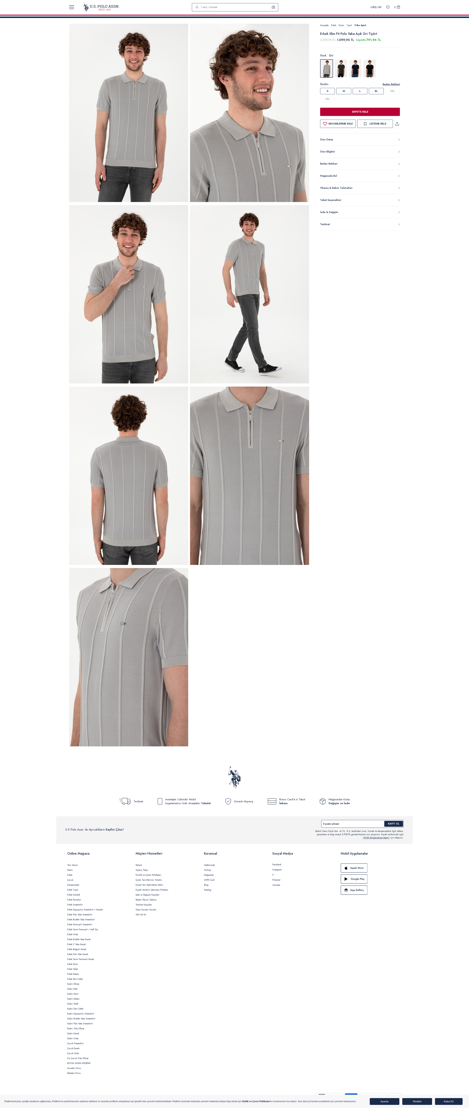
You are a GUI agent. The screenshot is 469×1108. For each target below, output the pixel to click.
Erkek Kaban (73, 974)
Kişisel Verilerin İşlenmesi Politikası (152, 890)
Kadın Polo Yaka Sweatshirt (80, 1023)
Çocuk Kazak (73, 1048)
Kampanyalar (73, 885)
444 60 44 (141, 914)
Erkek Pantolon (74, 899)
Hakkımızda (209, 865)
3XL (327, 99)
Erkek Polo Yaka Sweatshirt (79, 914)
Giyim (341, 25)
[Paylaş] (397, 124)
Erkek (333, 25)
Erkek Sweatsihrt (75, 904)
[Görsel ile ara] (273, 7)
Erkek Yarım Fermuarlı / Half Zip (82, 929)
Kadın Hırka (72, 1038)
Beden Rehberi (391, 84)
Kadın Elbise (73, 984)
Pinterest (276, 880)
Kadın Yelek (72, 1003)
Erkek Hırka (72, 934)
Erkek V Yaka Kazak (76, 944)
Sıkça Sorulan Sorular (146, 909)
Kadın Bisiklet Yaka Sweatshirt (81, 1018)
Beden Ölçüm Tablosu (146, 899)
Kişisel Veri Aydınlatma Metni (149, 885)
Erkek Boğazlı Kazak (76, 949)
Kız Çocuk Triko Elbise (77, 1058)
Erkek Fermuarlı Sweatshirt (79, 924)
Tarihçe (207, 870)
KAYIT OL (394, 823)
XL (376, 91)
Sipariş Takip (142, 870)
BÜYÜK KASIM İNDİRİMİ (78, 1063)
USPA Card (209, 880)
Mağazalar (209, 875)
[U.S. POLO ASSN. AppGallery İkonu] (371, 890)
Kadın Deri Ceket (75, 1008)
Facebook (276, 864)
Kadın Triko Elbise (75, 1028)
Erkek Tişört (72, 890)
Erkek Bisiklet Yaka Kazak (79, 939)
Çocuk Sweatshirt (75, 1043)
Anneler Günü (74, 1068)
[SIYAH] (369, 68)
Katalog (207, 890)
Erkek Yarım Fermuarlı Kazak (80, 959)
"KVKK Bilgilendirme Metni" (376, 837)
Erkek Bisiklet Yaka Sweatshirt (81, 919)
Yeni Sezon (72, 865)
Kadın (70, 870)
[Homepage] (101, 7)
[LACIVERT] (355, 68)
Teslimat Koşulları (144, 904)
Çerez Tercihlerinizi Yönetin (149, 880)
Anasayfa (324, 25)
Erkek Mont (72, 964)
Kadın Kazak (73, 1033)
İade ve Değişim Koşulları (148, 894)
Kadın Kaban (73, 998)
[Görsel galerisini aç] (128, 113)
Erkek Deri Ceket (75, 979)
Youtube (276, 885)
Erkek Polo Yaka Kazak (77, 954)
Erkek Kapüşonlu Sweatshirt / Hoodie (85, 909)
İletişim (139, 865)
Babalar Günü (74, 1073)
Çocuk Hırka (73, 1053)
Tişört (349, 25)
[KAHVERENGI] (340, 68)
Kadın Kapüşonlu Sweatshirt (80, 1013)
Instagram (277, 870)
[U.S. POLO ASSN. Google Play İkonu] (371, 879)
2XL (392, 91)
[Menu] (71, 7)
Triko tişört (360, 25)
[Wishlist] (388, 7)
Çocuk (70, 880)
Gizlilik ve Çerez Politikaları (148, 875)
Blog (206, 885)
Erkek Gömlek (73, 894)
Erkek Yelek (72, 969)
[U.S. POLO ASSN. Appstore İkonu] (371, 868)
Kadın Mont (72, 994)
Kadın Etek (72, 989)
